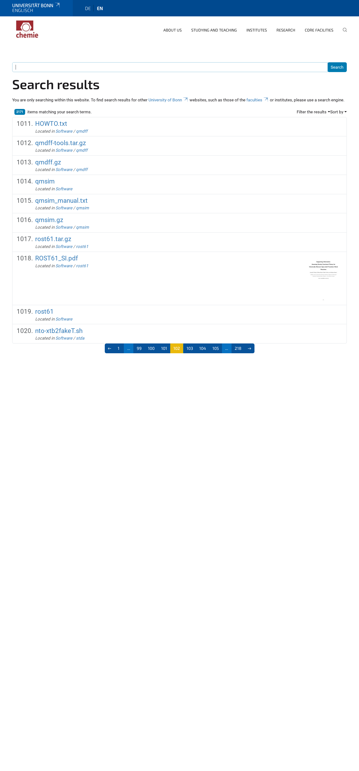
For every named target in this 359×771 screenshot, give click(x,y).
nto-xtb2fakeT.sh (59, 330)
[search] (343, 33)
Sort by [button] (336, 111)
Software (63, 131)
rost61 (82, 246)
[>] (249, 348)
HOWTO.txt (51, 123)
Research (285, 30)
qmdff (81, 131)
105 (215, 348)
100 (151, 348)
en (100, 8)
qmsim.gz (49, 220)
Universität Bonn (32, 5)
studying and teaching (214, 30)
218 (238, 348)
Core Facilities (319, 30)
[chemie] (36, 29)
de (88, 8)
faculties (254, 99)
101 (164, 348)
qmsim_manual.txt (61, 200)
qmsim (45, 181)
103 (190, 348)
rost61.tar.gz (53, 239)
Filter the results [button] (312, 111)
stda (80, 338)
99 (139, 348)
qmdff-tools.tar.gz (60, 143)
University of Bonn (165, 99)
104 (202, 348)
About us (172, 30)
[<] (110, 348)
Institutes (256, 30)
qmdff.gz (48, 162)
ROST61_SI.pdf (56, 258)
